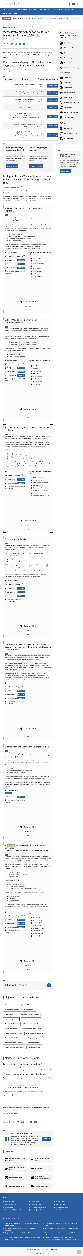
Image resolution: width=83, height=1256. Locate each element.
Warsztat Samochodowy (71, 68)
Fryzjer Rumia (9, 1207)
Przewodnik (7, 13)
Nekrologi (56, 9)
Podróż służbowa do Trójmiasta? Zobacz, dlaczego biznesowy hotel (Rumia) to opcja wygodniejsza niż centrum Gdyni (62, 1239)
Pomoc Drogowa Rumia (16, 1186)
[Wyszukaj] (78, 4)
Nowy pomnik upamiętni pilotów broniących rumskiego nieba (61, 1224)
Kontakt (28, 1249)
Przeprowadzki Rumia (42, 1186)
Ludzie (15, 13)
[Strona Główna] (4, 10)
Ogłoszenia (32, 9)
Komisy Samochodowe (71, 112)
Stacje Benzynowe (69, 43)
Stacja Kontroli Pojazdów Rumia (14, 1210)
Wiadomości (11, 9)
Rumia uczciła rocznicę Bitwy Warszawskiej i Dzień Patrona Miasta (62, 1234)
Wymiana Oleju (69, 138)
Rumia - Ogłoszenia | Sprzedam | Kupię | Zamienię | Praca (49, 18)
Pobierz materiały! (36, 166)
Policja (19, 9)
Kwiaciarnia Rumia (10, 1204)
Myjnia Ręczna (68, 97)
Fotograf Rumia (60, 1204)
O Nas (34, 1249)
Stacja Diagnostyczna (70, 133)
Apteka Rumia (35, 1201)
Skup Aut (67, 82)
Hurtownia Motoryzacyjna (72, 102)
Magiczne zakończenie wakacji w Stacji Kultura (18, 1233)
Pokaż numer (21, 267)
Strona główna (7, 26)
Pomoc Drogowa (69, 58)
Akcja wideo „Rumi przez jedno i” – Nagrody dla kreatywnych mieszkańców (22, 1238)
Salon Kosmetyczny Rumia (38, 1207)
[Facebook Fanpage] (69, 4)
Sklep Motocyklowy (70, 48)
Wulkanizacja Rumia (62, 1207)
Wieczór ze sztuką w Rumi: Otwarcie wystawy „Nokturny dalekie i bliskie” (21, 1224)
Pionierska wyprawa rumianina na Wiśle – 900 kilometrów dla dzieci (22, 1229)
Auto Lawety (68, 107)
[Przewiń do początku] (79, 1252)
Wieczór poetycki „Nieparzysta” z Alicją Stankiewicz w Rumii (62, 1228)
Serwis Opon (68, 87)
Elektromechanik (69, 117)
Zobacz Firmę (53, 85)
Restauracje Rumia (36, 1210)
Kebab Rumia (60, 1210)
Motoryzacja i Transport (23, 26)
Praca (40, 9)
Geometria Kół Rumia (15, 1177)
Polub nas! (47, 1138)
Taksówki (67, 72)
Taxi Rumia (38, 1168)
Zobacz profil (21, 260)
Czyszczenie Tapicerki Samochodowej (70, 123)
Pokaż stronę (21, 371)
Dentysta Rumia (9, 1201)
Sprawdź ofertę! (12, 166)
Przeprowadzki (68, 53)
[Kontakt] (73, 4)
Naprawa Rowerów (70, 92)
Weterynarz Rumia (36, 1204)
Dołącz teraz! (65, 171)
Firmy (25, 9)
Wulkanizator (68, 128)
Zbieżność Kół (68, 63)
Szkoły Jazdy (68, 77)
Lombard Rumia (60, 1201)
